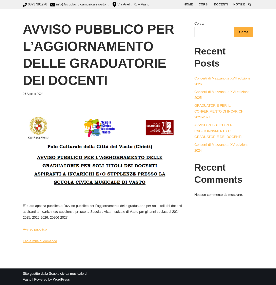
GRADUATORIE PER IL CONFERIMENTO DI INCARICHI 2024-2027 (219, 111)
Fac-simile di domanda (40, 241)
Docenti (221, 4)
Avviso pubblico (35, 229)
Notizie (239, 4)
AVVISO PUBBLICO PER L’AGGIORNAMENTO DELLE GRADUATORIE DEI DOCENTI (218, 131)
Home (188, 4)
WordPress (61, 279)
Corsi (203, 4)
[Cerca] (249, 4)
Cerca (198, 23)
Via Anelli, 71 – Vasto (132, 4)
